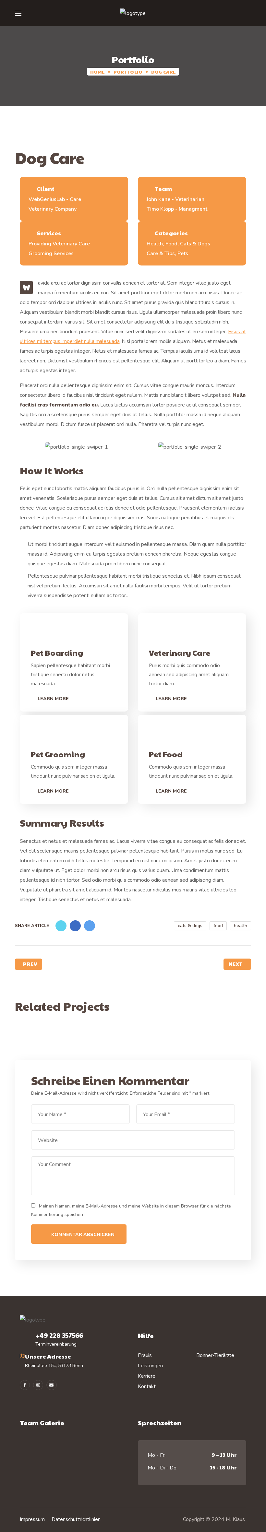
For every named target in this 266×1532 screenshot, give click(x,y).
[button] (248, 13)
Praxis (145, 1355)
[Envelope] (51, 1385)
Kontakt (147, 1386)
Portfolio (128, 71)
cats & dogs (190, 926)
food (218, 926)
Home (97, 71)
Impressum (32, 1519)
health (240, 926)
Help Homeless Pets (194, 1036)
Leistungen (150, 1365)
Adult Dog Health (72, 1036)
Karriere (146, 1376)
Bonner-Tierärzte (215, 1355)
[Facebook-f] (25, 1385)
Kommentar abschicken (83, 1234)
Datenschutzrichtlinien (76, 1519)
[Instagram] (38, 1385)
